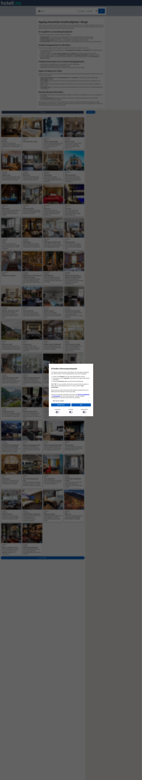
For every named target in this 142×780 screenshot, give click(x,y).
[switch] (57, 412)
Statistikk (71, 409)
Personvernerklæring (83, 394)
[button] (71, 401)
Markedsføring (84, 409)
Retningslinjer (56, 396)
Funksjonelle (57, 409)
